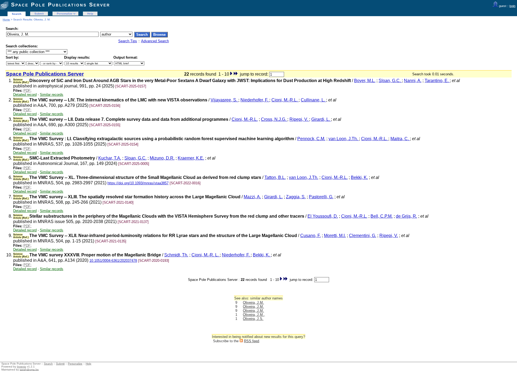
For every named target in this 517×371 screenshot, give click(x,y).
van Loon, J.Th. (344, 138)
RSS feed (251, 341)
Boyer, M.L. (364, 80)
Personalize (64, 13)
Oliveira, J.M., (254, 315)
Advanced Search (155, 41)
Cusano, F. (310, 235)
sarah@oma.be (29, 369)
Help (90, 13)
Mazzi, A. (252, 197)
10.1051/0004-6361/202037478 (113, 261)
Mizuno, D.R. (162, 158)
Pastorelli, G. (321, 197)
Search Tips (127, 41)
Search (16, 13)
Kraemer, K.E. (191, 158)
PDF (26, 91)
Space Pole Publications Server (60, 5)
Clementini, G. (362, 235)
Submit (39, 13)
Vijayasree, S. (224, 100)
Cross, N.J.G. (274, 119)
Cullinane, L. (313, 100)
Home (6, 19)
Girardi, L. (321, 119)
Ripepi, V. (299, 119)
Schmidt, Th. (176, 255)
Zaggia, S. (296, 197)
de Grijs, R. (406, 216)
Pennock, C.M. (311, 138)
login (512, 6)
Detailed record (25, 95)
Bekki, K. (359, 177)
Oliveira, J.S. (253, 319)
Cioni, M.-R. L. (205, 255)
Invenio (21, 366)
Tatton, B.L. (275, 177)
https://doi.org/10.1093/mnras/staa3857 (138, 183)
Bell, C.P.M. (382, 216)
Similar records (51, 95)
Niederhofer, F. (254, 100)
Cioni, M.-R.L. (285, 100)
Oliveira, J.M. (253, 303)
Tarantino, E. (437, 80)
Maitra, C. (400, 138)
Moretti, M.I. (335, 235)
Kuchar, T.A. (109, 158)
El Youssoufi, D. (323, 216)
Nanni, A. (412, 80)
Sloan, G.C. (390, 80)
